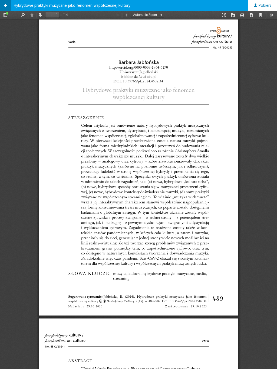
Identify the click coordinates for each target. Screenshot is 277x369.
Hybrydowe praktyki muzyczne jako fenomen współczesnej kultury (72, 5)
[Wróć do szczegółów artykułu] (5, 5)
